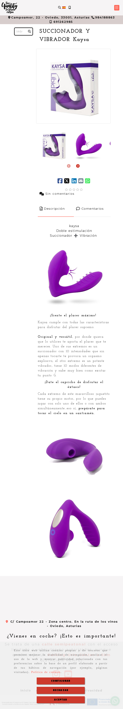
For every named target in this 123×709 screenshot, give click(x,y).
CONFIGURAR (60, 680)
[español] (64, 7)
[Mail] (81, 182)
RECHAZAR (60, 690)
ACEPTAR (60, 699)
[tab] (56, 209)
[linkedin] (75, 182)
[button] (116, 7)
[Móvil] (69, 7)
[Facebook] (60, 182)
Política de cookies (46, 672)
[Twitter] (68, 182)
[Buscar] (59, 7)
